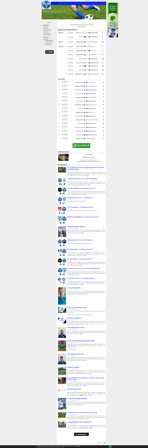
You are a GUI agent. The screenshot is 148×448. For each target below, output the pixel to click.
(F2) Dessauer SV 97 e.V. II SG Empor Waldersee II (83, 268)
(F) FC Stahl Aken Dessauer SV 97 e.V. (80, 207)
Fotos (96, 3)
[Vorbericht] (103, 82)
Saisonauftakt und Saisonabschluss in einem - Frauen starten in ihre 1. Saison (85, 378)
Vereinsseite (92, 0)
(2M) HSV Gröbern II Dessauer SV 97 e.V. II (81, 188)
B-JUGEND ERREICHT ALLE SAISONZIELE (79, 422)
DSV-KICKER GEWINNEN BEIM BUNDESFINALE (81, 341)
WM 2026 (101, 0)
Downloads (97, 0)
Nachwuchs (81, 3)
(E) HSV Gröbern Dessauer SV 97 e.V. (79, 259)
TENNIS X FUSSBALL (73, 367)
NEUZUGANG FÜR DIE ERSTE (75, 327)
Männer (71, 3)
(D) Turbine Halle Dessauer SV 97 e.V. (80, 249)
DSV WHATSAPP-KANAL (74, 389)
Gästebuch (104, 3)
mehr (87, 175)
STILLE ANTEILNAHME (74, 288)
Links (100, 3)
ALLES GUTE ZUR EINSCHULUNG (77, 308)
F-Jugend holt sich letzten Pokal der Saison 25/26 (82, 412)
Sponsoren (92, 3)
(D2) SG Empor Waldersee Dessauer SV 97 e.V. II (83, 217)
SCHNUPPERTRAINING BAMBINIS (77, 399)
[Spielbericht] (102, 32)
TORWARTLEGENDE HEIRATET (76, 227)
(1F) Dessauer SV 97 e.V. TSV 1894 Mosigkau (82, 179)
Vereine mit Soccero (81, 439)
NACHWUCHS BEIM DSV (74, 318)
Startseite (61, 3)
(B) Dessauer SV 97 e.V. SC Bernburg (79, 240)
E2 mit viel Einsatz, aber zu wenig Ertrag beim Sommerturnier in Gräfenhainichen (85, 168)
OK (110, 446)
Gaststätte (87, 3)
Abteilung (66, 3)
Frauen (75, 3)
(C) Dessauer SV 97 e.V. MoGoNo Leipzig (80, 278)
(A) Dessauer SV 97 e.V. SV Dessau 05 (79, 198)
